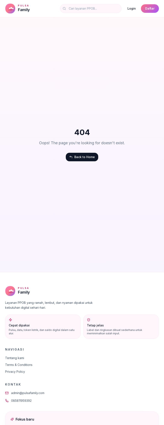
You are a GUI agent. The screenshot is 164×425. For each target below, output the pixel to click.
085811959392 (21, 400)
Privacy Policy (15, 371)
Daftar (150, 8)
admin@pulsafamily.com (27, 393)
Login (131, 8)
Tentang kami (14, 358)
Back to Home (84, 157)
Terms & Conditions (18, 365)
